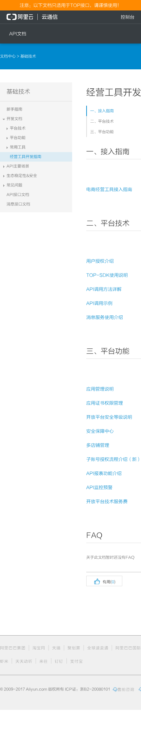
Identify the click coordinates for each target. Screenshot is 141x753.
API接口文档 (18, 194)
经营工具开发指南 (25, 156)
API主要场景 (18, 166)
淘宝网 (38, 648)
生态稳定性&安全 (22, 175)
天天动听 (23, 661)
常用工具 (18, 147)
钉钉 (59, 661)
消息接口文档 (18, 204)
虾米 (4, 661)
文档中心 (8, 56)
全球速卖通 (98, 648)
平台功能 (18, 137)
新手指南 (14, 109)
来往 (43, 661)
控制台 (127, 17)
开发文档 (14, 118)
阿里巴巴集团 (13, 648)
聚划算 (74, 648)
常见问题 (14, 185)
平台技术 (18, 128)
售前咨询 (125, 689)
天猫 (56, 648)
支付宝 (76, 661)
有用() (104, 581)
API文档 (17, 33)
